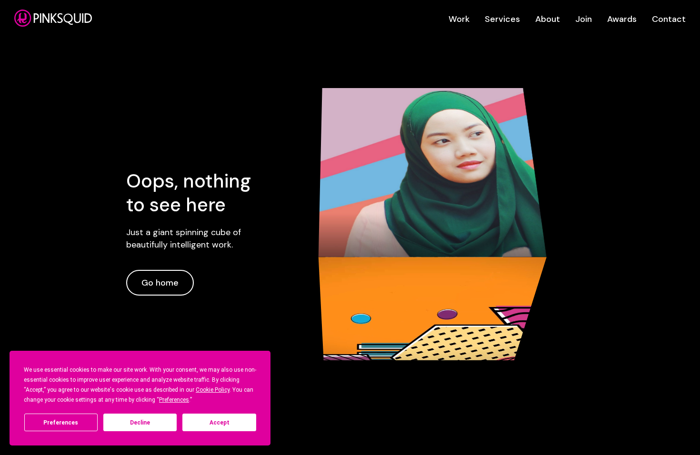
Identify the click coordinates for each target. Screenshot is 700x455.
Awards (622, 19)
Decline (140, 422)
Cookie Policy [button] (213, 389)
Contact (669, 19)
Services (502, 19)
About (547, 19)
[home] (53, 18)
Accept (220, 422)
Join (583, 19)
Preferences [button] (174, 399)
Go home (160, 282)
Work (459, 19)
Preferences (60, 422)
